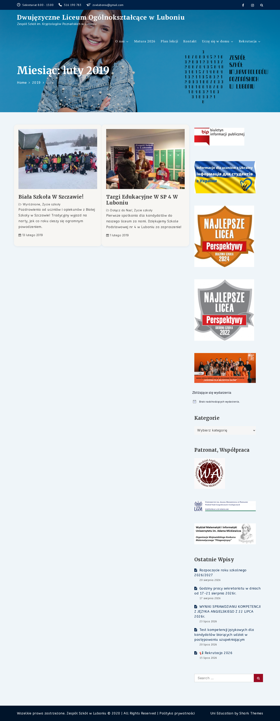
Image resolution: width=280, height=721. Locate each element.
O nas (120, 41)
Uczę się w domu (215, 41)
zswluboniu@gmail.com (108, 5)
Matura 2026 (144, 41)
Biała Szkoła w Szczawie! (50, 197)
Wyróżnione (31, 204)
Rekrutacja (248, 41)
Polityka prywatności (177, 713)
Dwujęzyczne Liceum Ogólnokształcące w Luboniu (101, 17)
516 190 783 (73, 5)
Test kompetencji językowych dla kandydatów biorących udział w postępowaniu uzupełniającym (224, 635)
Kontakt (190, 41)
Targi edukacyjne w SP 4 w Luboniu (142, 200)
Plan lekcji (169, 41)
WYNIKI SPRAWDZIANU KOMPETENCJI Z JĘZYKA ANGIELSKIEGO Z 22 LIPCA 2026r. (227, 611)
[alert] (227, 401)
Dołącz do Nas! (121, 210)
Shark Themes (251, 713)
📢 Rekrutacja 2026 (215, 653)
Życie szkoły (51, 204)
